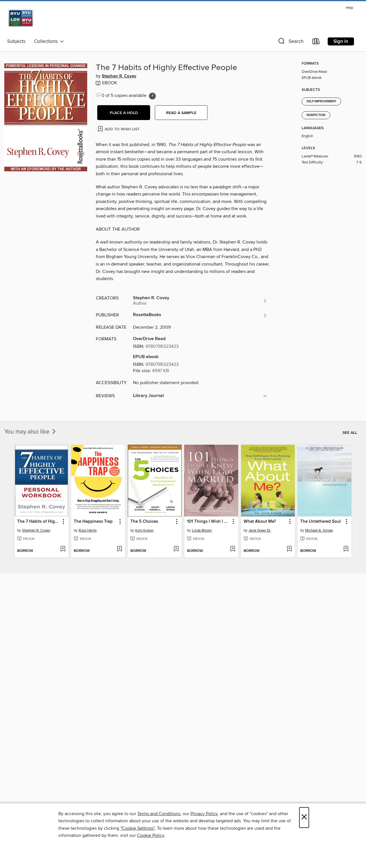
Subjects (16, 41)
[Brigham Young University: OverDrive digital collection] (39, 20)
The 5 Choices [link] (144, 521)
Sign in (340, 41)
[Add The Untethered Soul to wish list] (345, 549)
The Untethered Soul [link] (320, 521)
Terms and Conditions (158, 814)
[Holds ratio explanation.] (152, 96)
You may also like (27, 432)
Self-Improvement (321, 101)
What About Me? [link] (260, 521)
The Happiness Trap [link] (93, 521)
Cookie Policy (150, 835)
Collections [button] (47, 41)
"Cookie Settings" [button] (137, 828)
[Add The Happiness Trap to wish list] (119, 549)
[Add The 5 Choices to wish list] (176, 549)
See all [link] (350, 432)
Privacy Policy (204, 814)
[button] (290, 42)
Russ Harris (88, 530)
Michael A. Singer (319, 530)
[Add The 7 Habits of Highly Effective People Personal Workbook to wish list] (62, 549)
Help (349, 8)
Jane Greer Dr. (259, 530)
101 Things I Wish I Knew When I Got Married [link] (208, 521)
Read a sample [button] (181, 112)
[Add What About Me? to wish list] (289, 549)
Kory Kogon (144, 530)
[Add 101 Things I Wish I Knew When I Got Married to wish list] (232, 549)
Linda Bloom (202, 530)
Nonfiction (316, 115)
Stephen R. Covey (119, 76)
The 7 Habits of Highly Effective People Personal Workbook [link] (38, 521)
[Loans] (316, 42)
